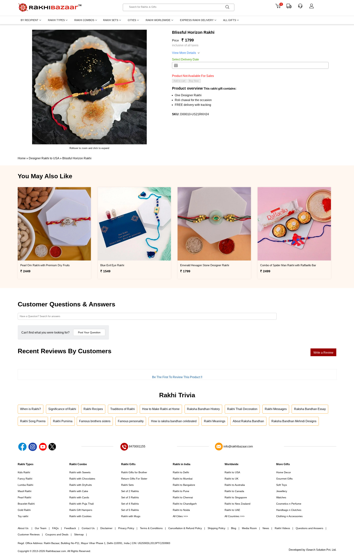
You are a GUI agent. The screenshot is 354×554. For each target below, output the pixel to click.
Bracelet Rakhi (26, 503)
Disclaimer (106, 528)
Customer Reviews (29, 534)
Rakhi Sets (110, 20)
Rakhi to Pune (181, 491)
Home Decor (283, 472)
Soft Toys (281, 484)
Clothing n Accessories (289, 516)
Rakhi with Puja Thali (81, 503)
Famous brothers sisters (94, 421)
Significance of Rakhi (62, 409)
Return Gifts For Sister (134, 478)
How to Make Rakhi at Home (161, 409)
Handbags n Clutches (288, 509)
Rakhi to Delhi (181, 472)
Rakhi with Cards (79, 497)
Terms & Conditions (151, 528)
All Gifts (229, 20)
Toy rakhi (23, 516)
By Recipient (29, 20)
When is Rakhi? (30, 409)
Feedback (70, 528)
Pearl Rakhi (24, 497)
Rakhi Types (56, 20)
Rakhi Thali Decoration (242, 409)
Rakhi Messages (276, 409)
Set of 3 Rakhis (130, 497)
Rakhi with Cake (78, 491)
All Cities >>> (180, 516)
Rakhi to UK (231, 478)
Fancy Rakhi (25, 478)
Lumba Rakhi (25, 484)
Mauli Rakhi (24, 491)
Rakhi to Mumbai (182, 478)
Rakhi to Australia (235, 484)
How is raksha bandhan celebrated (174, 421)
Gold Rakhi (24, 509)
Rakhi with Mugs (130, 516)
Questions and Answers (309, 528)
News (266, 528)
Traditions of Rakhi (122, 409)
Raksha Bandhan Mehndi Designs (293, 421)
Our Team (40, 528)
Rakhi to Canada (234, 491)
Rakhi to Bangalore (184, 484)
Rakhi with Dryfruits (80, 484)
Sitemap (79, 534)
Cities (132, 20)
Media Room (249, 528)
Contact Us (88, 528)
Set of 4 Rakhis (130, 503)
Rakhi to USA (232, 472)
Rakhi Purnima (62, 421)
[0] (277, 7)
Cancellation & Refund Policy (185, 528)
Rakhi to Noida (181, 509)
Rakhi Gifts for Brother (134, 472)
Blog (233, 528)
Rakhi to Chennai (183, 497)
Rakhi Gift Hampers (80, 509)
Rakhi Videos (282, 528)
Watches (281, 497)
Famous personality (131, 421)
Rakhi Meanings (214, 421)
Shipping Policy (216, 528)
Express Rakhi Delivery (197, 20)
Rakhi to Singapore (236, 497)
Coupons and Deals (56, 534)
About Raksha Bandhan (248, 421)
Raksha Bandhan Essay (310, 409)
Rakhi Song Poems (33, 421)
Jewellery (281, 491)
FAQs (55, 528)
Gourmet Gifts (284, 478)
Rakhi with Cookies (80, 516)
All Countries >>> (234, 516)
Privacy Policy (126, 528)
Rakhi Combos (84, 20)
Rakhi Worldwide (158, 20)
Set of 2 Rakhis (130, 491)
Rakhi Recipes (93, 409)
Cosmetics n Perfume (288, 503)
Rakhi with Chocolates (82, 478)
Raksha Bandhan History (203, 409)
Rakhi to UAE (232, 509)
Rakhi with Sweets (80, 472)
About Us (23, 528)
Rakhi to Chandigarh (185, 503)
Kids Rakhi (24, 472)
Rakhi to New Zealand (237, 503)
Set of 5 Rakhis (130, 509)
